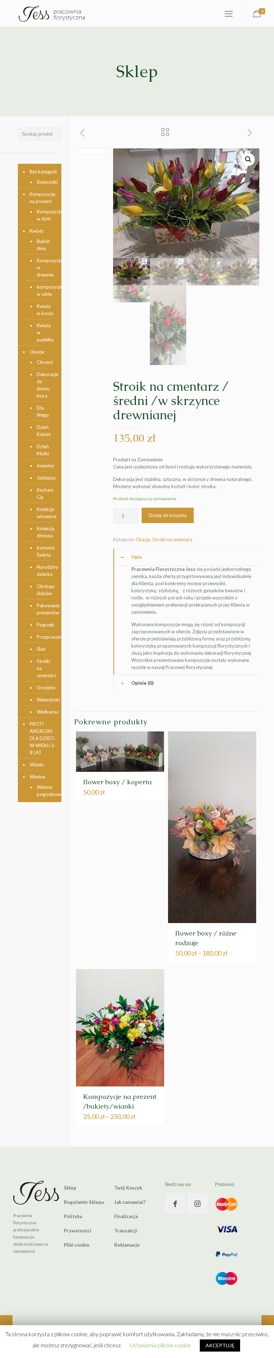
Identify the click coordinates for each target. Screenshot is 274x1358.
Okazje (143, 539)
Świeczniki (45, 182)
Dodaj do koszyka (168, 515)
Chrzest (45, 362)
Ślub (41, 649)
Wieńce (37, 777)
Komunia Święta (45, 551)
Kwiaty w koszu (45, 309)
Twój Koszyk (128, 1188)
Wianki (37, 764)
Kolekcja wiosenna (45, 512)
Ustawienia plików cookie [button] (160, 1345)
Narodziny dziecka (45, 570)
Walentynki (45, 700)
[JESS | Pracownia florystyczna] (51, 13)
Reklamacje (127, 1245)
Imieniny (45, 465)
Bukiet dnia (43, 244)
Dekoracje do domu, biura (45, 385)
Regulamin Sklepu (84, 1202)
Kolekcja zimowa (45, 532)
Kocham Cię (45, 493)
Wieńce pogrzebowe (45, 790)
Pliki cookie (77, 1245)
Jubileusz (45, 478)
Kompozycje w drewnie (45, 268)
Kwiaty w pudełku (45, 333)
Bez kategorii (43, 171)
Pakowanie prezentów (45, 609)
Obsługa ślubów (45, 589)
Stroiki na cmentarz (172, 539)
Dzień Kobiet (44, 430)
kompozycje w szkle (45, 290)
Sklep (70, 1188)
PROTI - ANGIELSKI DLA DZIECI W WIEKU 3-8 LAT (43, 738)
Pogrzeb (45, 625)
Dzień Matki (43, 450)
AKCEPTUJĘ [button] (220, 1345)
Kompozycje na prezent (42, 197)
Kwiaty (37, 231)
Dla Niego (43, 411)
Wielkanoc (45, 712)
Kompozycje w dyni (45, 215)
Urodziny (45, 687)
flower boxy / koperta (117, 781)
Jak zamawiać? (130, 1202)
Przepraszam (45, 637)
